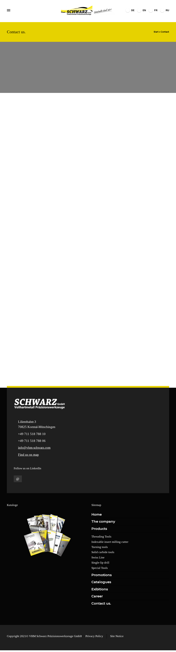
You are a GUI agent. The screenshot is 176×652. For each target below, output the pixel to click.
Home (96, 514)
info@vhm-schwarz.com (34, 447)
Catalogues (101, 582)
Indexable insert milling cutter (109, 542)
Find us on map (28, 454)
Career (97, 596)
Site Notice (117, 636)
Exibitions (99, 589)
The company (103, 521)
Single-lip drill (100, 562)
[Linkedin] (18, 478)
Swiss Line (97, 557)
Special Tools (99, 568)
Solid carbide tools (102, 552)
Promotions (101, 575)
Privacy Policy (94, 636)
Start (156, 32)
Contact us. (101, 603)
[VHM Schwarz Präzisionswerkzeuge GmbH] (88, 10)
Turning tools (99, 547)
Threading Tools (101, 536)
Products (99, 529)
